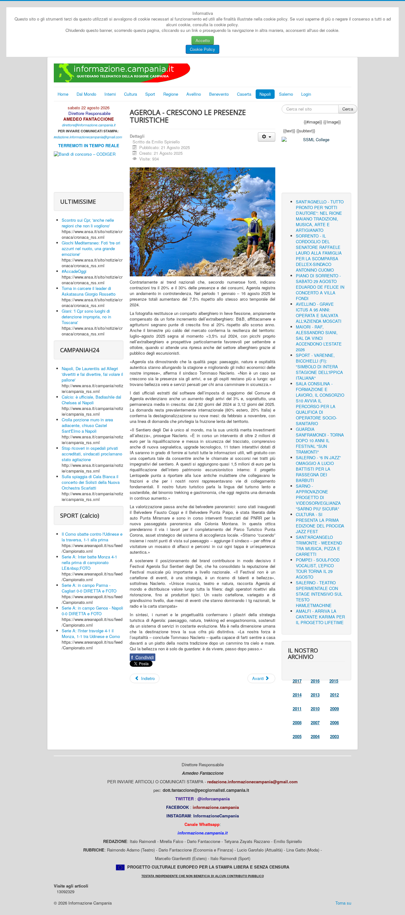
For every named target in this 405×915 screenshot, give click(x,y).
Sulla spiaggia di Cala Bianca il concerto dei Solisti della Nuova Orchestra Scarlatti (91, 482)
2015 (333, 681)
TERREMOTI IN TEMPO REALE (88, 145)
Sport (150, 94)
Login (306, 94)
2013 (315, 695)
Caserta (244, 94)
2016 (315, 681)
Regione (170, 94)
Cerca (347, 109)
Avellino (193, 94)
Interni (110, 94)
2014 (297, 695)
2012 (334, 695)
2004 (315, 736)
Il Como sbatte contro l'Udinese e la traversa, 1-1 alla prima (92, 537)
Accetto (203, 40)
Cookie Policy (202, 49)
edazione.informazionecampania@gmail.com (88, 137)
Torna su (343, 903)
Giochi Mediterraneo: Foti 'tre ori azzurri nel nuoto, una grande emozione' (91, 248)
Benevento (219, 94)
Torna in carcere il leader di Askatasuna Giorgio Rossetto (88, 291)
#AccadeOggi (74, 271)
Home (63, 94)
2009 (334, 709)
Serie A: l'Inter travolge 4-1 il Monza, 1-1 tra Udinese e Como (91, 633)
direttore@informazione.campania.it (88, 125)
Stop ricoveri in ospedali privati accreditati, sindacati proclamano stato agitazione (92, 453)
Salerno (286, 94)
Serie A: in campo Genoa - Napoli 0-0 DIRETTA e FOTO (92, 611)
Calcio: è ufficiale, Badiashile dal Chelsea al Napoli (91, 400)
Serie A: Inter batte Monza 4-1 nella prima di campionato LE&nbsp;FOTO (89, 562)
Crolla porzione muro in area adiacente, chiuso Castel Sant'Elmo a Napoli (87, 425)
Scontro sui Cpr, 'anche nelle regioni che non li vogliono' (88, 223)
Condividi (142, 657)
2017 (297, 681)
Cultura (130, 94)
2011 (297, 709)
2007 (315, 722)
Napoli (265, 94)
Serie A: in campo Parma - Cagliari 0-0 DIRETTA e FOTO (89, 588)
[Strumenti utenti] (266, 136)
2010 (315, 709)
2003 (334, 736)
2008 (297, 722)
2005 (297, 736)
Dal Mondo (86, 94)
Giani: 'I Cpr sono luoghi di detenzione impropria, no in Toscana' (86, 316)
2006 (334, 722)
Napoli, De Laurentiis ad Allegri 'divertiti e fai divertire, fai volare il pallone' (92, 374)
